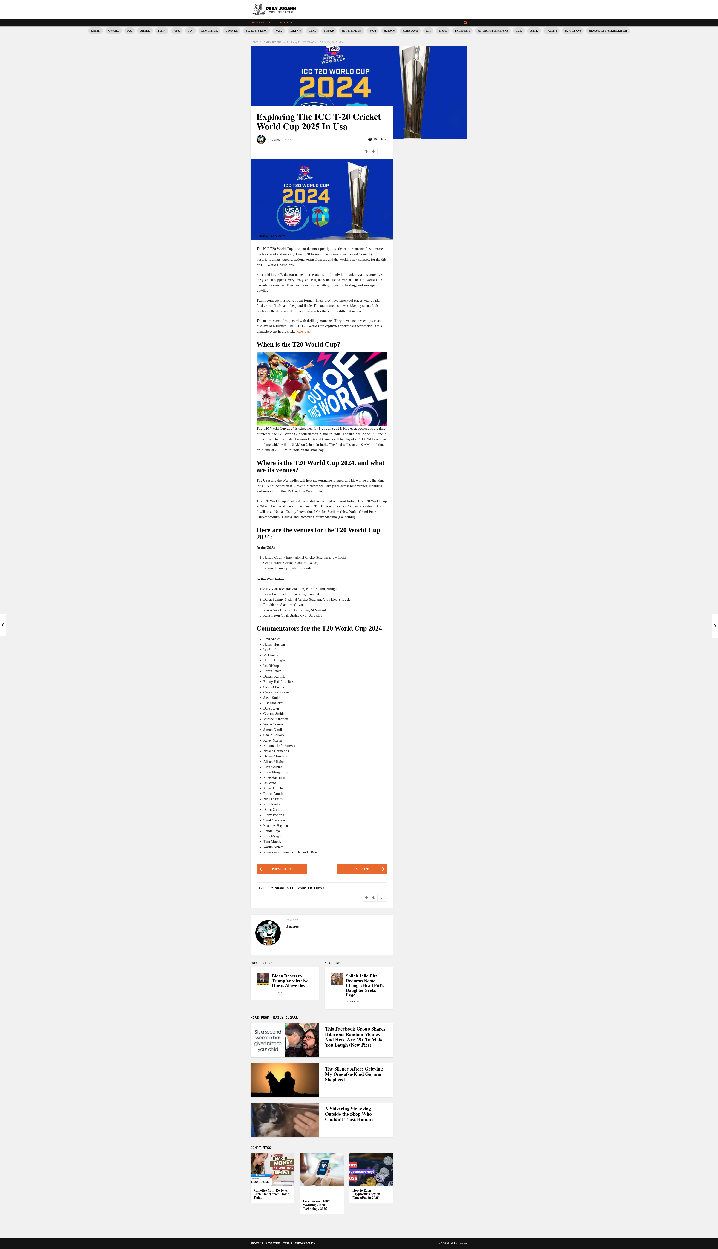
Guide (312, 30)
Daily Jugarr (285, 1017)
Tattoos (442, 30)
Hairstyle (389, 30)
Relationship (462, 30)
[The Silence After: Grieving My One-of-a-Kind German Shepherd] (285, 1080)
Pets (129, 30)
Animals (145, 30)
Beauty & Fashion (256, 30)
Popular (286, 22)
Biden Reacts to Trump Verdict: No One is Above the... (290, 980)
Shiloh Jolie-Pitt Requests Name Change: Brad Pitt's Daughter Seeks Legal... (365, 985)
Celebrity (113, 30)
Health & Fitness (352, 30)
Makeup (329, 30)
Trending (258, 22)
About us (257, 1243)
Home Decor (410, 30)
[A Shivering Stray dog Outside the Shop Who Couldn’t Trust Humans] (285, 1120)
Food (373, 30)
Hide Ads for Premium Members (608, 30)
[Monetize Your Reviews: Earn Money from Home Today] (272, 1169)
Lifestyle (295, 30)
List (428, 30)
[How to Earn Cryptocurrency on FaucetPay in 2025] (371, 1169)
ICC (375, 254)
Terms (287, 1243)
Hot (272, 22)
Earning (95, 30)
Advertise (273, 1243)
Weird (278, 30)
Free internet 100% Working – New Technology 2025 (317, 1205)
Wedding (551, 30)
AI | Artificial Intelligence (493, 30)
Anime (534, 30)
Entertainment (209, 30)
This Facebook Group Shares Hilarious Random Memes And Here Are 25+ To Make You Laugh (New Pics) (355, 1036)
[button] (465, 22)
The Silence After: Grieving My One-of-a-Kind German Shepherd (354, 1074)
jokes (177, 30)
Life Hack (232, 30)
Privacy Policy (305, 1243)
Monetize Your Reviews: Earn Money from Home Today (271, 1194)
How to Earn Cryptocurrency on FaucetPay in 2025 (366, 1194)
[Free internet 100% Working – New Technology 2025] (322, 1175)
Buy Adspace (573, 30)
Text (190, 30)
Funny (162, 30)
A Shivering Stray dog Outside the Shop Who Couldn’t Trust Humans (349, 1114)
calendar (303, 331)
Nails (519, 30)
